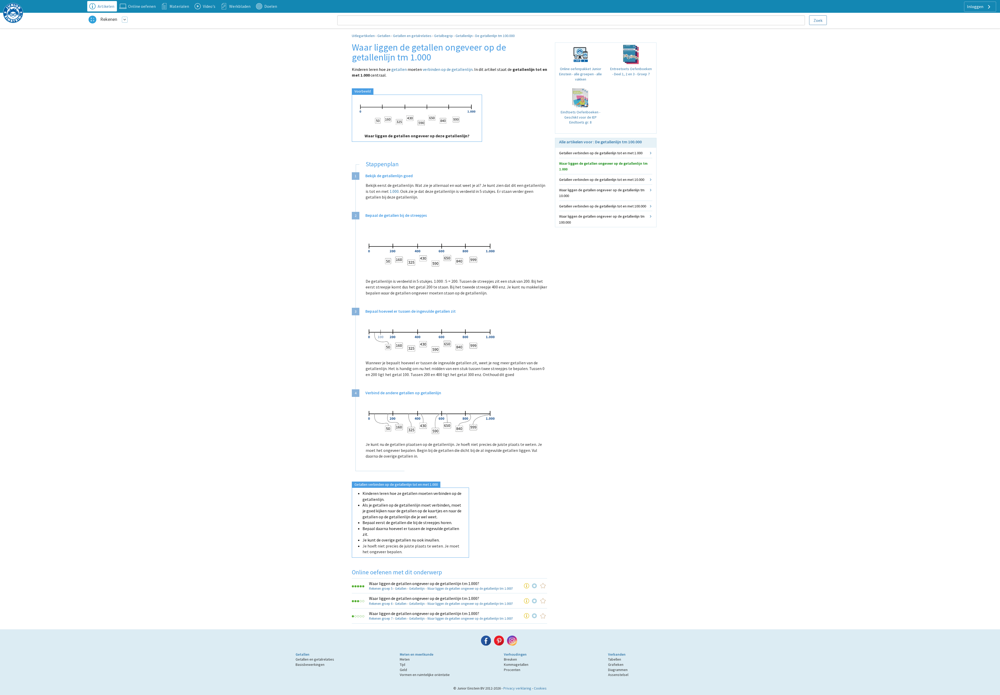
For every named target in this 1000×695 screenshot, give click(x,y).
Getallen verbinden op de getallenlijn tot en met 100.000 (602, 206)
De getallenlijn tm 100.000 (495, 35)
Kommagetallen (516, 664)
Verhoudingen (515, 654)
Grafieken (615, 664)
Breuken (510, 659)
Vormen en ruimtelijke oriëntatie (425, 674)
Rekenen (108, 19)
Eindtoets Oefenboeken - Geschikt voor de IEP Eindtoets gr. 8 (580, 117)
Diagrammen (618, 669)
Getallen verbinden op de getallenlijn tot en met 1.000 (600, 153)
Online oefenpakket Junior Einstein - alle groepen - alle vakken (580, 73)
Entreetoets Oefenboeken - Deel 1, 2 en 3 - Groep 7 (631, 71)
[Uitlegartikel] (526, 586)
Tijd (402, 664)
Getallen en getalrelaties (412, 35)
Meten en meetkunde (416, 654)
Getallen (383, 35)
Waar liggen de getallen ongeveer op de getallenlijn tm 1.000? (424, 583)
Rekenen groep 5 (380, 588)
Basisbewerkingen (310, 664)
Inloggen (975, 6)
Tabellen (614, 659)
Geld (403, 669)
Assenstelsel (618, 674)
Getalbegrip (443, 35)
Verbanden (617, 654)
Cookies (540, 688)
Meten (405, 659)
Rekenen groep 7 (380, 618)
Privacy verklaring (517, 688)
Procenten (512, 669)
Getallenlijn (464, 35)
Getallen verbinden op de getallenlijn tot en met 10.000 (601, 179)
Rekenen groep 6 (380, 603)
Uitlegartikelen (363, 35)
